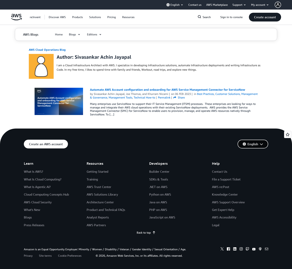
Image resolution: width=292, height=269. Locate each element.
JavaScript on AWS (162, 217)
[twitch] (247, 249)
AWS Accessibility (224, 217)
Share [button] (181, 97)
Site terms (45, 255)
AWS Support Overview (228, 202)
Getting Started (97, 171)
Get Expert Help (223, 210)
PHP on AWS (158, 210)
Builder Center (159, 171)
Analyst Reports (98, 217)
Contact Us (219, 171)
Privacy (28, 255)
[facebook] (228, 249)
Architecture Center (100, 202)
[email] (266, 249)
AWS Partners (96, 225)
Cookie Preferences (69, 255)
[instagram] (241, 249)
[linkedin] (234, 249)
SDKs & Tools (158, 179)
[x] (222, 249)
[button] (57, 17)
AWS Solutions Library (102, 194)
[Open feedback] (287, 134)
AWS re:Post (220, 187)
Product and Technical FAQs (106, 210)
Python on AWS (160, 194)
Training (92, 179)
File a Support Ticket (226, 179)
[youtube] (253, 249)
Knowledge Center (225, 194)
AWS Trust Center (99, 187)
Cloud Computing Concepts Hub (46, 194)
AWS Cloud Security (38, 202)
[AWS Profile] (278, 5)
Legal (215, 225)
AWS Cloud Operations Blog (47, 49)
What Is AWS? (33, 171)
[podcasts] (260, 249)
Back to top (144, 232)
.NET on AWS (158, 187)
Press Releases (34, 225)
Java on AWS (158, 202)
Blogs (28, 217)
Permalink (164, 97)
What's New (32, 210)
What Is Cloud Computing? (42, 179)
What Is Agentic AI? (37, 187)
